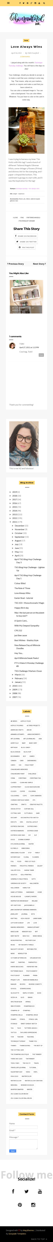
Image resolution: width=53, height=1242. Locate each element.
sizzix (39, 993)
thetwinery (30, 1059)
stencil (22, 1019)
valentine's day (16, 1072)
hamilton (26, 888)
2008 (14, 693)
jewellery (14, 914)
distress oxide (32, 831)
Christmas (22, 778)
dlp (35, 835)
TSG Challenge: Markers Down (28, 671)
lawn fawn (37, 918)
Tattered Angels (33, 217)
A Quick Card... (21, 620)
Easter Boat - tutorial (23, 598)
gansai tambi (29, 870)
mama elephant (33, 927)
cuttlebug (28, 813)
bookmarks (15, 756)
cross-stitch (16, 809)
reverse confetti (35, 984)
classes (13, 782)
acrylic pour (26, 721)
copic (25, 796)
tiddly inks (15, 1063)
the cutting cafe (17, 1050)
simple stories (28, 993)
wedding (14, 1085)
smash (30, 997)
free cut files (30, 861)
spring (28, 1002)
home (40, 892)
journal (24, 914)
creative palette (36, 804)
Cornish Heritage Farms (20, 800)
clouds (13, 791)
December (19, 525)
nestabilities (32, 949)
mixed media (37, 936)
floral (26, 857)
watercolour (16, 1081)
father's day (15, 857)
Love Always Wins (22, 593)
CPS (34, 800)
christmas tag (35, 778)
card (22, 761)
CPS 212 (18, 630)
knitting (14, 918)
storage (14, 1024)
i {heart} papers (30, 896)
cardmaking (31, 761)
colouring (15, 796)
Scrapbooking (25, 988)
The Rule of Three (22, 588)
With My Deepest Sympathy (26, 625)
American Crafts (17, 730)
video (28, 1072)
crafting (14, 804)
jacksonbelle (29, 905)
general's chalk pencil (19, 879)
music (13, 945)
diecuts (13, 822)
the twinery (37, 1054)
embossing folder (18, 853)
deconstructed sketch (29, 818)
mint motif (15, 936)
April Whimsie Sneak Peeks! (26, 658)
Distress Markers (17, 831)
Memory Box (27, 931)
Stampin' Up (15, 1010)
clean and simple (26, 782)
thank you (33, 1041)
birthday (14, 747)
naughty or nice (17, 949)
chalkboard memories (19, 769)
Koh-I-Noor (25, 918)
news (13, 953)
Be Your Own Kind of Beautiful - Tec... (23, 309)
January (18, 682)
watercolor (26, 1076)
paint (13, 962)
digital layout (32, 822)
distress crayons (17, 826)
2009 (14, 689)
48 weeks (14, 721)
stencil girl (33, 1019)
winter (29, 1089)
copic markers (35, 796)
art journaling (29, 739)
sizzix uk (14, 997)
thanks (13, 1045)
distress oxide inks (18, 835)
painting (21, 962)
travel (36, 1063)
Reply (41, 355)
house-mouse (16, 896)
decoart (14, 818)
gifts (34, 879)
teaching (30, 1037)
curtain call (29, 809)
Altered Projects (33, 725)
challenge (32, 774)
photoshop (15, 975)
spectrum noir (16, 1002)
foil (12, 861)
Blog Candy (25, 747)
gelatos (14, 874)
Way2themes (28, 1230)
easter (31, 844)
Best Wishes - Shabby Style (26, 640)
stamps (13, 1019)
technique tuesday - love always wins (27, 188)
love (26, 40)
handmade (30, 892)
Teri (21, 344)
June (17, 548)
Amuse (29, 730)
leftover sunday (17, 923)
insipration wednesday (19, 901)
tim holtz (26, 1063)
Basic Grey (33, 743)
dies (21, 822)
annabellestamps (17, 734)
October (19, 533)
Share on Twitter (28, 242)
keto (33, 914)
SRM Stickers (15, 1006)
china (13, 778)
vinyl (36, 1072)
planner (26, 975)
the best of (38, 1045)
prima (35, 975)
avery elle (15, 743)
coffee (22, 791)
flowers (35, 857)
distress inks (32, 826)
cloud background (32, 787)
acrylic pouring (17, 725)
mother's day (30, 940)
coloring (32, 791)
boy (24, 756)
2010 (14, 686)
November (19, 529)
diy (29, 835)
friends (13, 866)
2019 (14, 492)
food (19, 861)
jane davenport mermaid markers (23, 910)
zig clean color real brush (21, 1098)
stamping (26, 1010)
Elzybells (14, 848)
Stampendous (29, 1006)
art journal (15, 739)
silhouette (15, 993)
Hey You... (18, 653)
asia (40, 739)
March (18, 674)
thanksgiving (25, 1045)
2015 (14, 507)
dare (38, 813)
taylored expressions (28, 1032)
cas (20, 765)
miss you (26, 936)
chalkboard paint (18, 774)
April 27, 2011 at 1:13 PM (29, 347)
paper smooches (17, 967)
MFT (36, 931)
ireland (35, 901)
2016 (14, 503)
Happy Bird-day (21, 607)
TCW (12, 1037)
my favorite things (26, 945)
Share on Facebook (27, 236)
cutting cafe (16, 813)
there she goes (16, 1059)
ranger (13, 984)
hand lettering (17, 892)
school (13, 988)
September (20, 537)
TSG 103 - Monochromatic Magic (29, 603)
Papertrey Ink (32, 967)
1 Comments (25, 57)
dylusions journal (18, 844)
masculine (15, 931)
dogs (13, 839)
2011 (14, 522)
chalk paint (29, 765)
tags (19, 1028)
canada (13, 761)
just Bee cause (20, 635)
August (18, 540)
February (19, 678)
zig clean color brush (19, 1094)
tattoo (14, 1032)
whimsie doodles (27, 1085)
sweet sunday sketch (29, 1024)
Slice (22, 997)
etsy (30, 853)
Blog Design (15, 752)
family (37, 853)
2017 (14, 499)
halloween (15, 888)
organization (35, 958)
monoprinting (16, 940)
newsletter (22, 953)
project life (15, 980)
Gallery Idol (16, 870)
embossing (25, 848)
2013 (14, 514)
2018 (14, 495)
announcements (34, 734)
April (17, 555)
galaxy (39, 866)
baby (24, 743)
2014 (14, 510)
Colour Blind (19, 583)
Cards (13, 765)
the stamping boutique (20, 1054)
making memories (17, 927)
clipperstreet (16, 787)
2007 (14, 697)
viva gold (14, 1076)
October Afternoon (18, 958)
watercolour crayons (33, 1081)
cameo (31, 756)
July (16, 544)
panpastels (32, 962)
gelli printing (26, 874)
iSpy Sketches (16, 905)
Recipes (22, 984)
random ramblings (30, 980)
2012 (14, 518)
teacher (20, 1037)
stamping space (32, 1015)
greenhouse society (18, 883)
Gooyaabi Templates (17, 1233)
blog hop (27, 752)
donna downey (24, 839)
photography (31, 971)
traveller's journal (18, 1067)
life (28, 923)
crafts (23, 804)
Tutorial (32, 1067)
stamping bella (17, 1015)
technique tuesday (27, 221)
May (17, 552)
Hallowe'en (34, 883)
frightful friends (27, 866)
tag (22, 217)
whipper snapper (17, 1089)
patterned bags (17, 971)
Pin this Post (28, 247)
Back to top (38, 1239)
